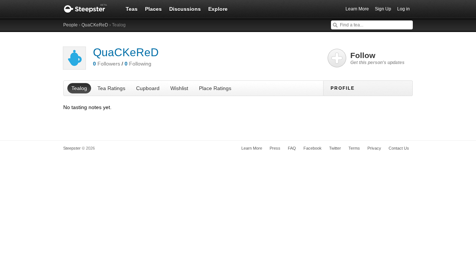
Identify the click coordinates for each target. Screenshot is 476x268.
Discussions (185, 9)
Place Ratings (215, 88)
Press (275, 148)
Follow (377, 58)
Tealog (79, 88)
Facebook (312, 148)
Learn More (357, 9)
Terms (354, 148)
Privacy (374, 148)
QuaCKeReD (94, 25)
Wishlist (179, 88)
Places (153, 9)
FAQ (292, 148)
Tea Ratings (111, 88)
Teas (132, 9)
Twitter (335, 148)
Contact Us (399, 148)
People (70, 25)
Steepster (89, 9)
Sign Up (383, 9)
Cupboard (148, 88)
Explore (218, 9)
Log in (403, 9)
